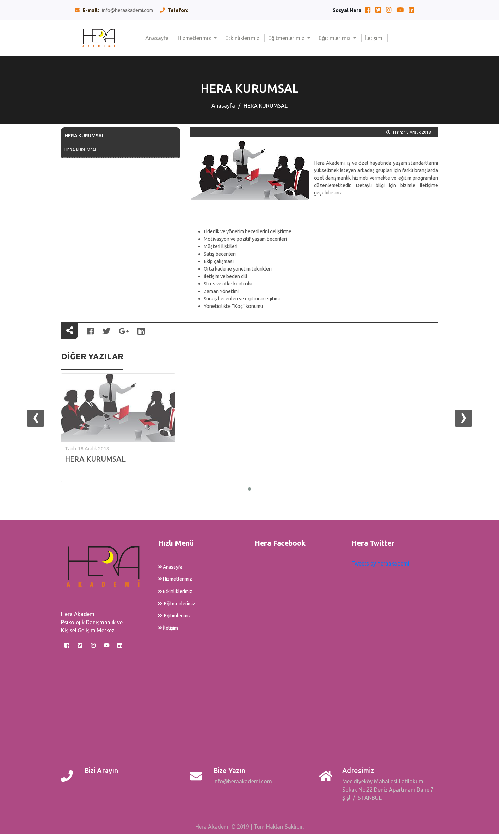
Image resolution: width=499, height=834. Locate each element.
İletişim (376, 38)
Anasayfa (159, 38)
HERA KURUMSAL (266, 106)
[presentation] (35, 418)
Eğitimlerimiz (335, 38)
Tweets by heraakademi (380, 563)
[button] (249, 489)
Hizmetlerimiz (195, 38)
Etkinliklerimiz (245, 38)
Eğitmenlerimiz (287, 38)
